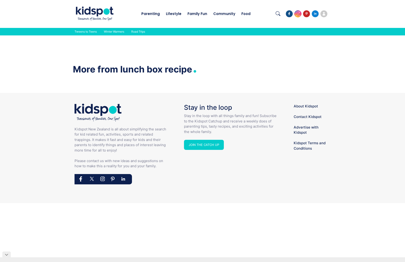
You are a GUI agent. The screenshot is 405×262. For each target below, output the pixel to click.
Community (224, 13)
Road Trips (138, 31)
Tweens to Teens (86, 31)
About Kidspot (306, 106)
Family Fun (197, 13)
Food (246, 13)
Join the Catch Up (204, 145)
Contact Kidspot (308, 116)
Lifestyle (173, 13)
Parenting (150, 13)
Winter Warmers (114, 31)
